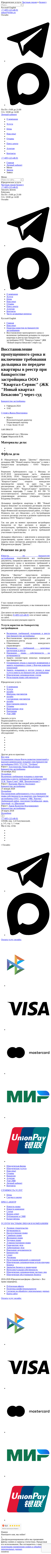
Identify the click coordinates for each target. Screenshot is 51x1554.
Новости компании (15, 1209)
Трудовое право (14, 1240)
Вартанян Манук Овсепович (22, 784)
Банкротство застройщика (13, 401)
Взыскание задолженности (19, 1250)
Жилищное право (15, 1238)
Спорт (9, 1255)
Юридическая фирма (16, 1166)
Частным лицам (29, 2)
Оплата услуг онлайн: (11, 939)
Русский (5, 7)
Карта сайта (12, 1293)
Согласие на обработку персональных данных (28, 1291)
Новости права (13, 1206)
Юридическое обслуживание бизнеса (24, 1274)
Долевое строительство (17, 1228)
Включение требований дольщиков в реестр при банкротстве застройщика (28, 634)
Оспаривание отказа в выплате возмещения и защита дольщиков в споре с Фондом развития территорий (28, 665)
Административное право (19, 1243)
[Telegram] (28, 61)
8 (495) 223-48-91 (21, 615)
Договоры (11, 1257)
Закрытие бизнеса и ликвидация (22, 1267)
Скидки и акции (14, 1197)
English (12, 7)
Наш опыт (11, 134)
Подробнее (6, 774)
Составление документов (18, 697)
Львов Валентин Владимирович (23, 806)
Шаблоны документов (17, 692)
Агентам (11, 148)
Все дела (5, 757)
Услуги (10, 124)
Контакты (11, 153)
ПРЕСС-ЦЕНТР (8, 1202)
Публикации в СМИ (16, 1216)
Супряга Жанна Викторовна (14, 413)
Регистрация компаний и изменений (24, 1260)
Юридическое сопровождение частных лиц (27, 1272)
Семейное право (14, 1235)
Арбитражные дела (15, 1247)
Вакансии (11, 1176)
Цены (9, 129)
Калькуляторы (13, 1219)
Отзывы (10, 139)
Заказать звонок (8, 190)
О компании (12, 119)
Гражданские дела (15, 1245)
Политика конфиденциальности (21, 1289)
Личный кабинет (9, 114)
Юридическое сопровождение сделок (24, 675)
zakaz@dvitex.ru (8, 12)
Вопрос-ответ (13, 1214)
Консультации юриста (17, 702)
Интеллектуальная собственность (22, 1269)
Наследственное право (17, 1233)
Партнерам (12, 711)
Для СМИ (11, 713)
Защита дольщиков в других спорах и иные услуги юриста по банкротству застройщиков (28, 671)
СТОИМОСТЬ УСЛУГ (12, 1190)
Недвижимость (14, 1230)
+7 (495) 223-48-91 (9, 10)
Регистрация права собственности (22, 677)
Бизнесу (43, 2)
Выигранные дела (15, 709)
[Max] (28, 105)
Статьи (10, 1211)
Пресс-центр (12, 143)
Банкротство (12, 1252)
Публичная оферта (15, 1286)
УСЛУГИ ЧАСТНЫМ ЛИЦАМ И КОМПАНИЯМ (24, 1223)
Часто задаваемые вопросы (19, 314)
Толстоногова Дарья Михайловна (24, 767)
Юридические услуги (17, 1168)
